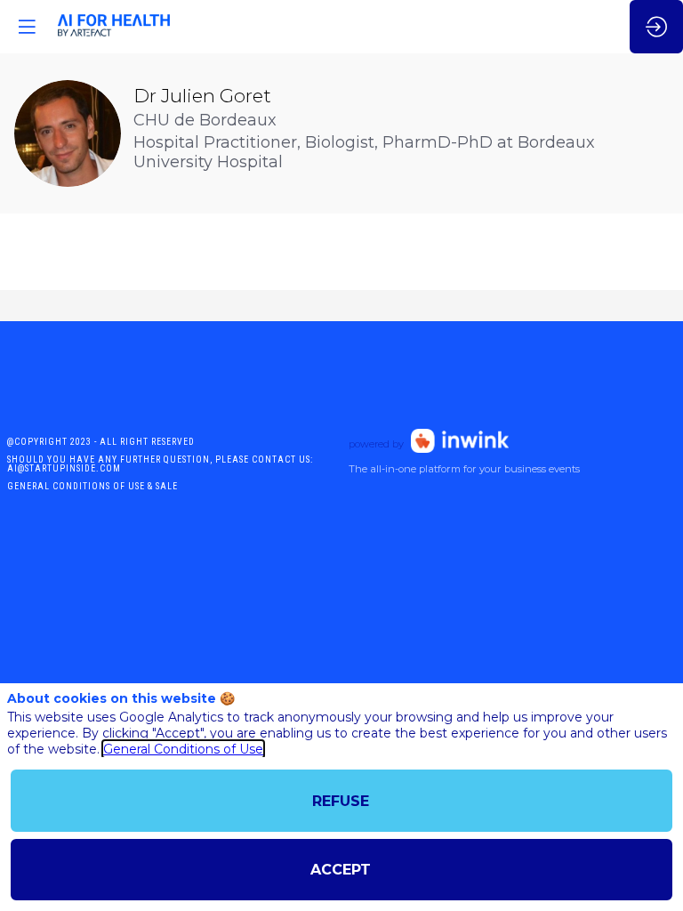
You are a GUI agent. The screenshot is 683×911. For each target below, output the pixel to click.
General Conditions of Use (183, 749)
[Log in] (656, 26)
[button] (26, 26)
